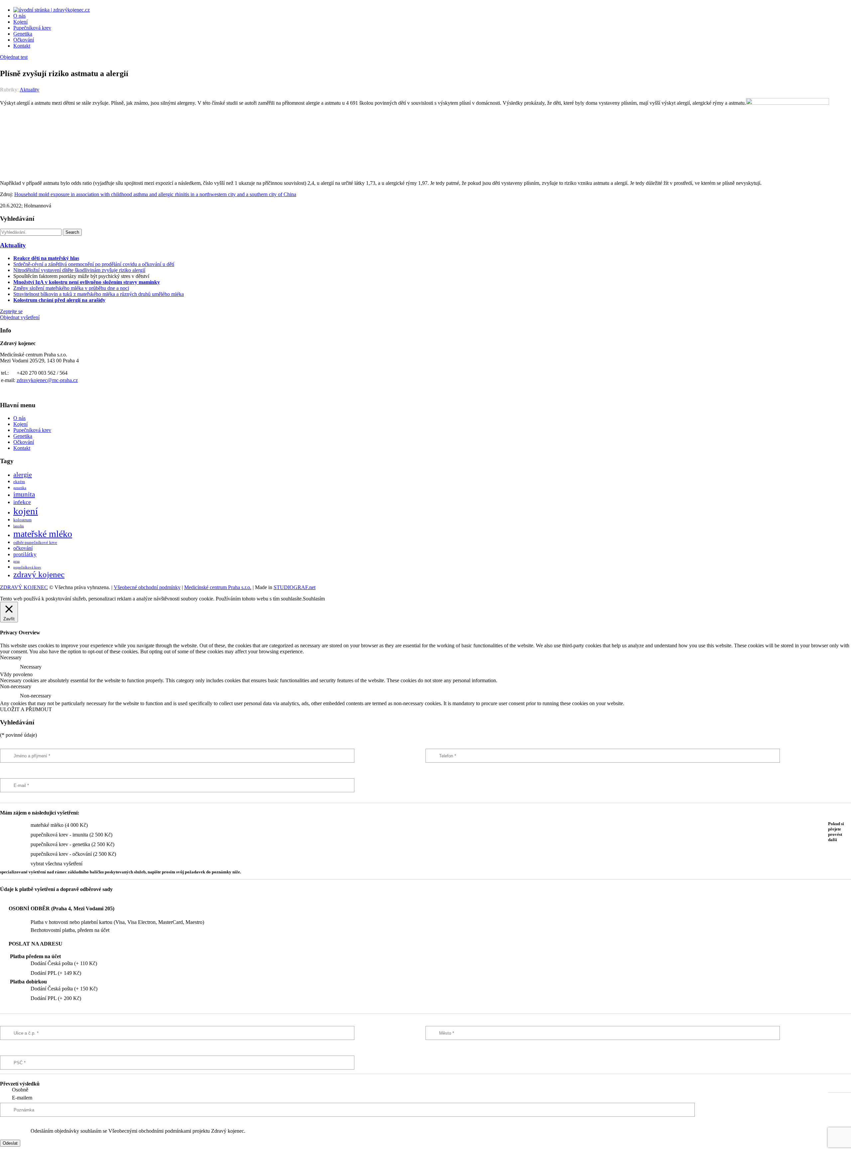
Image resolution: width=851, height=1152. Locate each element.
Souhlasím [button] (314, 598)
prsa (16, 561)
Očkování (23, 40)
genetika (19, 488)
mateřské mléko (42, 534)
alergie (22, 474)
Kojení (20, 22)
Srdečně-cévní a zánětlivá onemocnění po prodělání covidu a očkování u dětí (93, 264)
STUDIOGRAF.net (294, 587)
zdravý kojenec (38, 574)
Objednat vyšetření (20, 317)
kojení (25, 511)
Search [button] (72, 232)
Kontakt (21, 46)
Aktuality (29, 89)
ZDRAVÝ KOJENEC (24, 587)
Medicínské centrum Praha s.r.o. (217, 587)
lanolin (18, 526)
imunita (24, 494)
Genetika (22, 34)
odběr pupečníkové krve (35, 542)
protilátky (25, 554)
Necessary (31, 667)
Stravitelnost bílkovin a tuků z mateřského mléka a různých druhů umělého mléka (98, 294)
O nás (19, 16)
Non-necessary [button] (15, 686)
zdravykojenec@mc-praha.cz (47, 380)
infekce (22, 502)
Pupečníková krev (32, 28)
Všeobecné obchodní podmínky (147, 587)
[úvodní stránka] (51, 10)
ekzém (19, 481)
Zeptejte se (11, 311)
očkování (23, 548)
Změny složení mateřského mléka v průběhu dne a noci (71, 288)
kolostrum (22, 520)
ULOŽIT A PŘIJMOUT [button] (26, 709)
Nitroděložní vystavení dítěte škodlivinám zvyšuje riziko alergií (79, 270)
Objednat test (14, 57)
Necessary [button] (11, 657)
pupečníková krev (27, 567)
